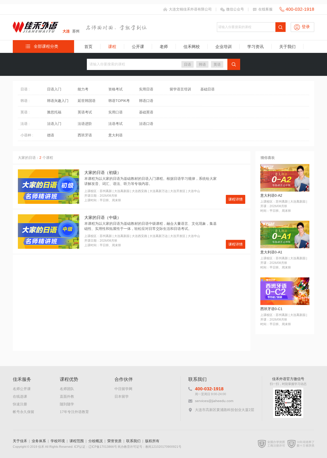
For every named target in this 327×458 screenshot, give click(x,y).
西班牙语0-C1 (271, 309)
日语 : (25, 89)
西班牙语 (85, 135)
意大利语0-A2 (271, 195)
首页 (88, 46)
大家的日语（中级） (102, 217)
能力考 (83, 89)
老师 (164, 46)
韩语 (202, 64)
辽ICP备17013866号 (102, 447)
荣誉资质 (114, 441)
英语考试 (85, 112)
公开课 (138, 46)
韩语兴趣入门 (57, 101)
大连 (66, 31)
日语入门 (54, 89)
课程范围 (76, 441)
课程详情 (235, 199)
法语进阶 (85, 124)
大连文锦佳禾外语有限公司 (190, 9)
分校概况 (95, 441)
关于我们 (287, 46)
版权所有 (152, 441)
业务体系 (39, 441)
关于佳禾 (20, 441)
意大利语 (115, 135)
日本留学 (121, 396)
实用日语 (146, 89)
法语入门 (54, 124)
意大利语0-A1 (271, 252)
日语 (187, 64)
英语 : (25, 112)
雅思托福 (54, 112)
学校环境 (58, 441)
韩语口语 (146, 101)
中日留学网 (123, 389)
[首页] (36, 30)
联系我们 (133, 441)
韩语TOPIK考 (119, 101)
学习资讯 (255, 46)
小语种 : (26, 135)
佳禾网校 (191, 46)
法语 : (25, 124)
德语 (50, 135)
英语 (217, 64)
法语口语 (146, 124)
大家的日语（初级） (102, 172)
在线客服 (265, 9)
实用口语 (115, 112)
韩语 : (25, 101)
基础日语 (207, 89)
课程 (112, 46)
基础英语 (146, 112)
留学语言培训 (180, 89)
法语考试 (115, 124)
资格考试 (115, 89)
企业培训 (223, 46)
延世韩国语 (87, 101)
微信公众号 (235, 9)
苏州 (75, 31)
